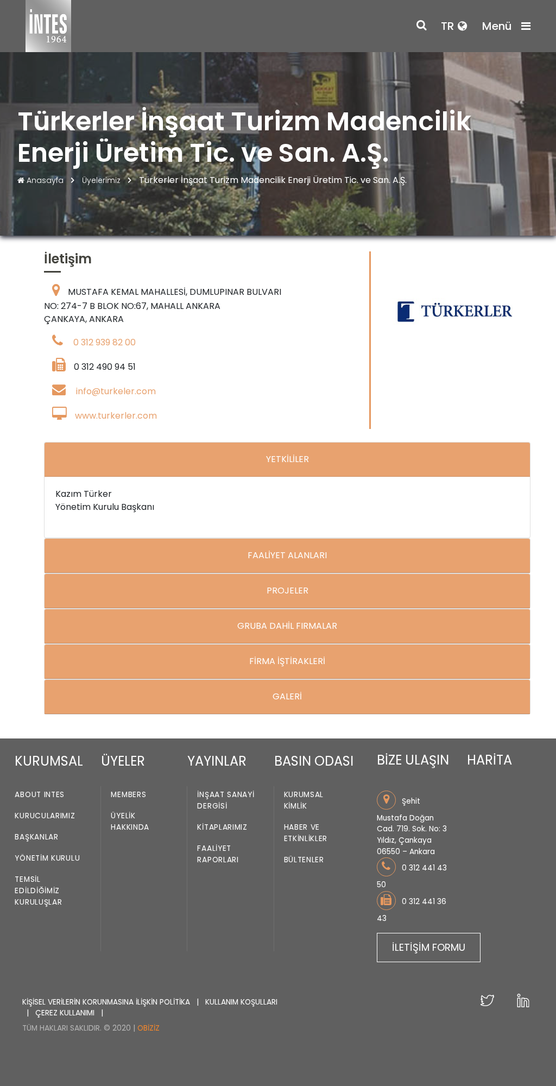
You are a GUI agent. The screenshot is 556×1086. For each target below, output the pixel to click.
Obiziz (148, 1028)
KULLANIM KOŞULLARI (241, 1002)
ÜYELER (123, 761)
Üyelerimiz (102, 180)
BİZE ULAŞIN (413, 760)
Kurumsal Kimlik (304, 800)
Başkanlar (36, 837)
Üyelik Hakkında (130, 821)
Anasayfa (45, 180)
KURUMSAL (49, 761)
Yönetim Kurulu (47, 858)
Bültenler (304, 860)
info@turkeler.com (116, 391)
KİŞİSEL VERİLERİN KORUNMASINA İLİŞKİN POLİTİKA (107, 1002)
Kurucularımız (45, 816)
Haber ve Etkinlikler (306, 833)
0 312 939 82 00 (104, 342)
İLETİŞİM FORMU (428, 947)
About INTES (40, 795)
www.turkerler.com (116, 415)
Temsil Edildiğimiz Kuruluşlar (38, 890)
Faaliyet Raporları (217, 854)
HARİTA (489, 760)
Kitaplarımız (222, 827)
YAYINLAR (217, 761)
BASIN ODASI (313, 761)
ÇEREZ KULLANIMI (66, 1013)
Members (128, 795)
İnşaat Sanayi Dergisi (225, 800)
